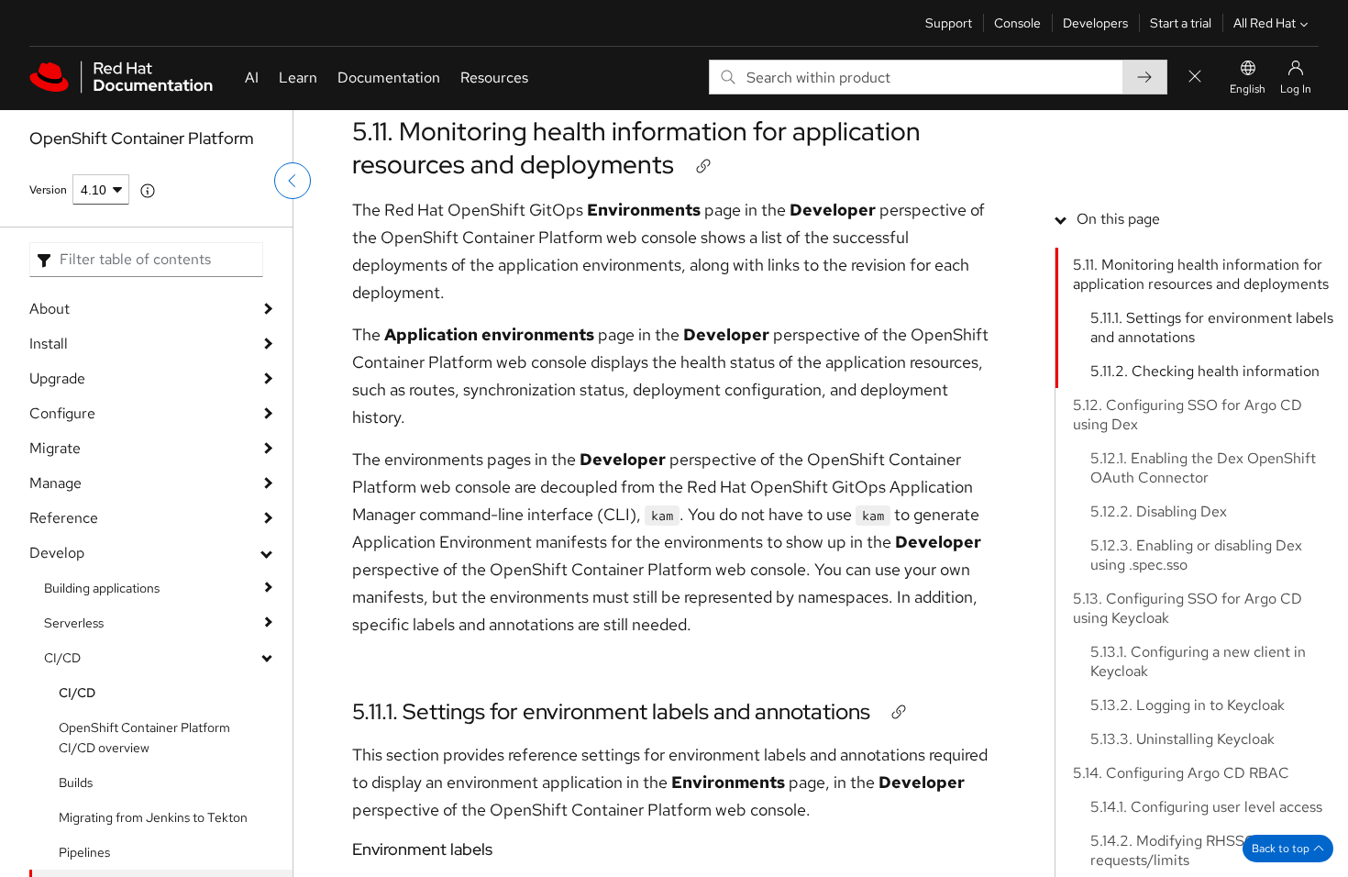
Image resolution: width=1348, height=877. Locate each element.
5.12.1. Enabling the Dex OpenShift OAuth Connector (1203, 468)
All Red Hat (1264, 23)
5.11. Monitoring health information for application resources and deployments (636, 148)
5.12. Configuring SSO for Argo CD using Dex (1187, 414)
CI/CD (62, 657)
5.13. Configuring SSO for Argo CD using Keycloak (1187, 608)
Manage (55, 483)
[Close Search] (1195, 77)
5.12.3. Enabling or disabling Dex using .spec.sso (1196, 555)
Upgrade (57, 378)
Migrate (55, 448)
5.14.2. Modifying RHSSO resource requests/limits (1204, 850)
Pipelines (84, 852)
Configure (62, 413)
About (49, 308)
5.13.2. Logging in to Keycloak (1187, 705)
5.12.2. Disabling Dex (1158, 511)
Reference (63, 517)
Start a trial (1180, 23)
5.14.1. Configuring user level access (1206, 806)
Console (1017, 23)
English (1247, 89)
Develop (56, 552)
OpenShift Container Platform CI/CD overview (144, 737)
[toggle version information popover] (147, 191)
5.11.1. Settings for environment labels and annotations (611, 711)
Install (48, 343)
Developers (1095, 23)
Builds (76, 782)
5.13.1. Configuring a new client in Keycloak (1198, 661)
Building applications (102, 588)
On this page (1118, 218)
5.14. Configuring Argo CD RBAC (1181, 773)
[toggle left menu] (292, 180)
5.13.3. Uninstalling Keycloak (1182, 739)
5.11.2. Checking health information (1205, 371)
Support (948, 23)
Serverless (74, 623)
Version (48, 190)
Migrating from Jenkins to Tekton (153, 817)
